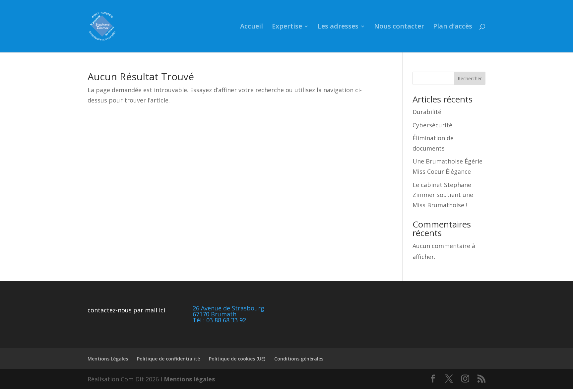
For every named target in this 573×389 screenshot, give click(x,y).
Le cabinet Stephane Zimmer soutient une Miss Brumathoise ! (443, 195)
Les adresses (338, 27)
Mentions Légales (108, 359)
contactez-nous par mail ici (126, 310)
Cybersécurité (432, 125)
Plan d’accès (452, 27)
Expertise (287, 27)
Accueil (251, 27)
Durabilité (427, 112)
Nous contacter (399, 27)
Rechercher (470, 78)
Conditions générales (298, 359)
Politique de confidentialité (168, 359)
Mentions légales (189, 379)
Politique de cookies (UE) (237, 359)
